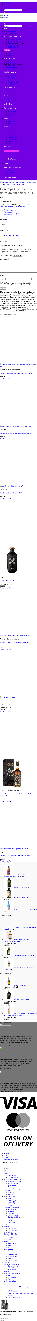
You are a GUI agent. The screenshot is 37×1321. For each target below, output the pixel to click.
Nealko (6, 163)
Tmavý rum (11, 53)
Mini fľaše (11, 156)
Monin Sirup (12, 121)
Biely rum (11, 55)
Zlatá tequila (12, 101)
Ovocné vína (12, 143)
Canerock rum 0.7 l (6, 704)
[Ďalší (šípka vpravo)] (3, 1320)
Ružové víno (12, 136)
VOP (5, 1155)
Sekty (10, 115)
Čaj (9, 174)
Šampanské (12, 111)
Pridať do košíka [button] (5, 378)
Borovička (11, 91)
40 (7, 219)
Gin (9, 93)
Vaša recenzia (5, 259)
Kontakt (6, 2)
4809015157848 (12, 235)
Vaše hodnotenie (6, 255)
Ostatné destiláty (14, 83)
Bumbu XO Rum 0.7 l (7, 581)
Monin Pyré (12, 123)
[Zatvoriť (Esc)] (6, 1318)
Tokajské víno (12, 139)
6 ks (7, 230)
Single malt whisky (14, 1181)
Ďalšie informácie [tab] (10, 210)
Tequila (6, 96)
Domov (2, 184)
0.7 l (7, 225)
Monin (6, 118)
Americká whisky (14, 45)
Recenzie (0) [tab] (8, 212)
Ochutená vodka (13, 1177)
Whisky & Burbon (10, 1179)
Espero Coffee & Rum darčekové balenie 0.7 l (15, 642)
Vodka (6, 28)
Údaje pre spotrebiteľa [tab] (11, 214)
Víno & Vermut (9, 131)
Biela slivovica (13, 79)
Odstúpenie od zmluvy (11, 1159)
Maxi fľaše (7, 159)
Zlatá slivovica (13, 81)
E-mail (2, 279)
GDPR (6, 1157)
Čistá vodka (12, 31)
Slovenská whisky (14, 47)
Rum (5, 50)
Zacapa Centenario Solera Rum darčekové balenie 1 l (18, 373)
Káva (9, 171)
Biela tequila (12, 99)
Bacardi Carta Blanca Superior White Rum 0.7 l (16, 433)
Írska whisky (12, 43)
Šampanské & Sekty (10, 108)
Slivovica (11, 77)
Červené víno (12, 137)
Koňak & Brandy (9, 1196)
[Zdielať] (5, 1318)
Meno (2, 275)
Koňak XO (11, 65)
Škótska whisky (13, 41)
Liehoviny (11, 84)
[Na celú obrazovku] (3, 1318)
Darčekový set (13, 154)
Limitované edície (10, 178)
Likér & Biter (8, 104)
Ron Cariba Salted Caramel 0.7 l (11, 493)
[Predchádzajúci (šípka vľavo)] (1, 1320)
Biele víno (11, 134)
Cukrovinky (12, 172)
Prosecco (11, 113)
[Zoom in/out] (1, 1318)
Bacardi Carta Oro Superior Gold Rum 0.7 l (15, 855)
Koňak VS (11, 61)
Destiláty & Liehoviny (11, 72)
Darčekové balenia (10, 151)
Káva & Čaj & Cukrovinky (12, 168)
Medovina (7, 146)
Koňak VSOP (12, 63)
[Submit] (5, 12)
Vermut (10, 141)
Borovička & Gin (9, 88)
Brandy (10, 69)
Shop (5, 24)
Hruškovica (12, 75)
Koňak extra (12, 67)
